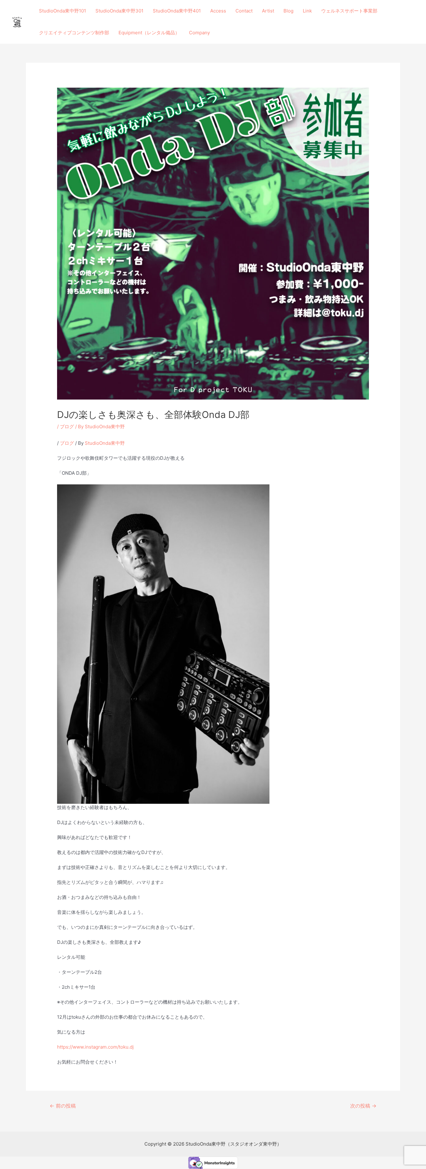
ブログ (67, 426)
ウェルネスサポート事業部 (349, 11)
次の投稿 (363, 1106)
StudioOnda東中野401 (177, 11)
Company (199, 33)
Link (307, 11)
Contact (244, 11)
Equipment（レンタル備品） (149, 33)
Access (218, 11)
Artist (268, 11)
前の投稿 (63, 1106)
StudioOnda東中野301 (119, 11)
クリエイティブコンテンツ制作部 (74, 33)
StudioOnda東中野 (105, 443)
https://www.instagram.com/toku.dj (95, 1047)
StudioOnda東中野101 (62, 11)
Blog (288, 11)
